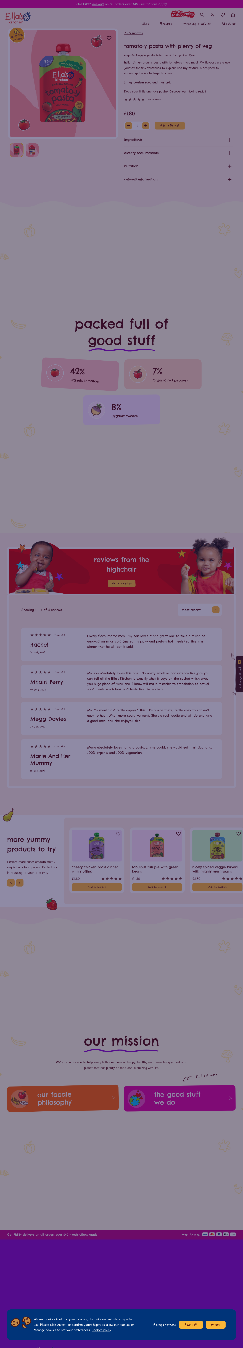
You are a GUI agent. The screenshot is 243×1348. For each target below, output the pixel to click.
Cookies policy (101, 1330)
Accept (215, 1324)
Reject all (190, 1324)
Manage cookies (164, 1325)
